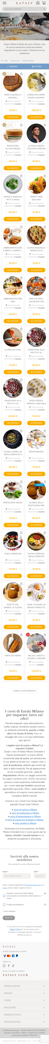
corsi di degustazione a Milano (25, 816)
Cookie (5, 888)
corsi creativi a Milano (25, 823)
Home (6, 60)
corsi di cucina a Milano (25, 809)
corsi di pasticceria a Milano (25, 813)
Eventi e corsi (15, 60)
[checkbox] (4, 895)
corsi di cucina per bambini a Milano (25, 819)
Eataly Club (15, 929)
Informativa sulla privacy (33, 885)
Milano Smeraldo (28, 60)
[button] (38, 3)
